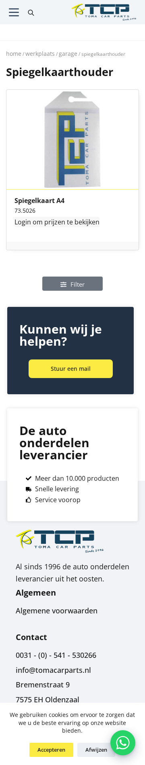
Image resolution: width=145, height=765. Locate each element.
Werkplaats (40, 53)
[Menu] (14, 12)
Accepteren (51, 749)
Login (22, 222)
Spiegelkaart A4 (39, 201)
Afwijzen (96, 749)
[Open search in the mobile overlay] (31, 12)
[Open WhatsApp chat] (122, 742)
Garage (68, 53)
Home (13, 53)
